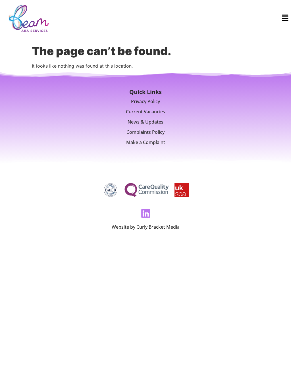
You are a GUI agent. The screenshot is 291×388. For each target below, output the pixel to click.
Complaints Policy (145, 132)
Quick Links (145, 92)
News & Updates (145, 122)
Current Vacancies (145, 112)
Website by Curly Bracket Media (146, 227)
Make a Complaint (145, 142)
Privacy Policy (145, 101)
